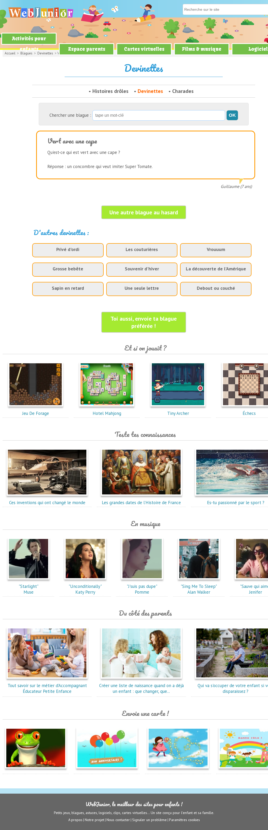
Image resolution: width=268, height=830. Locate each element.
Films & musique (201, 49)
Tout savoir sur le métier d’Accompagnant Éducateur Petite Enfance (47, 688)
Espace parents (86, 49)
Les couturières (142, 249)
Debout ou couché (216, 288)
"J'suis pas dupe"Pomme (142, 589)
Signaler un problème (149, 819)
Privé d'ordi (67, 249)
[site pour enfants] (40, 12)
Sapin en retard (68, 288)
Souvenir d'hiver (142, 269)
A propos (75, 819)
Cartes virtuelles (144, 49)
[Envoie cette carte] (35, 769)
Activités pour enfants (29, 44)
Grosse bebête (68, 269)
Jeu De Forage (35, 413)
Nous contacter (118, 819)
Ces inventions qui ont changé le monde (47, 502)
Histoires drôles (110, 91)
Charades (183, 91)
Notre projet (94, 819)
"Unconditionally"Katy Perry (85, 589)
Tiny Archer (178, 413)
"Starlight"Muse (28, 589)
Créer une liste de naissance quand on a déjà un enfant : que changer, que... (141, 688)
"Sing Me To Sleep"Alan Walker (199, 589)
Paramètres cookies (184, 819)
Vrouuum (216, 249)
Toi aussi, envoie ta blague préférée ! (143, 322)
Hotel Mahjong (107, 413)
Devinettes (150, 91)
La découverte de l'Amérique (216, 269)
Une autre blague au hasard (143, 212)
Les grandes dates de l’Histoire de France (141, 502)
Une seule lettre (142, 288)
